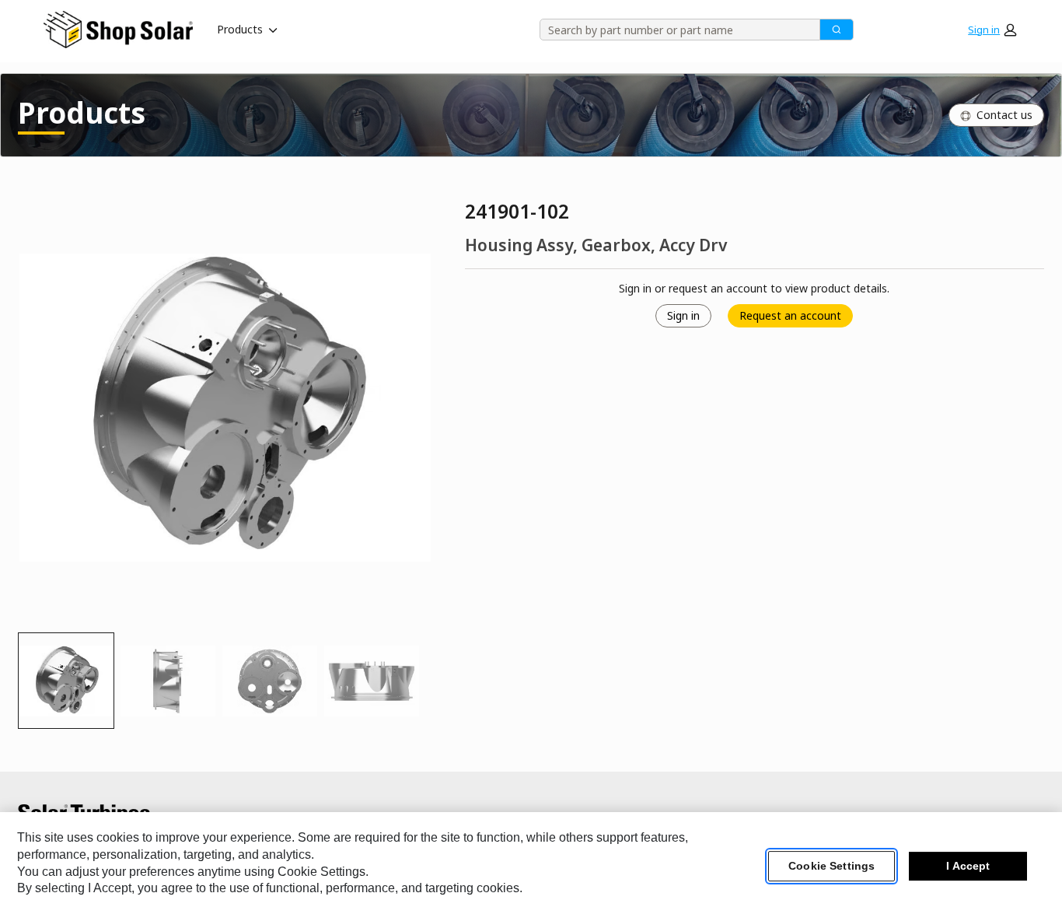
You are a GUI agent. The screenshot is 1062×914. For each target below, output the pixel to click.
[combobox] (674, 29)
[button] (992, 29)
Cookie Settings (831, 866)
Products (240, 29)
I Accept (968, 866)
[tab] (66, 680)
